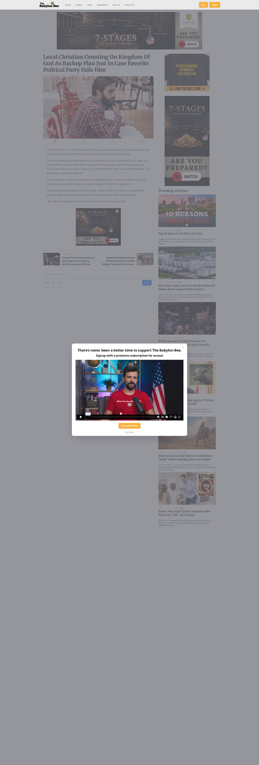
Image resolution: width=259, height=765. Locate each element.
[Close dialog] (182, 347)
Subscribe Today (129, 425)
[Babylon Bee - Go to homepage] (49, 4)
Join (203, 4)
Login (215, 4)
